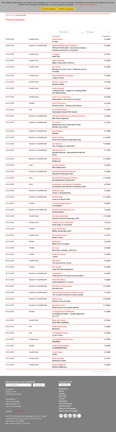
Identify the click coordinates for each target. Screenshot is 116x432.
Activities (62, 394)
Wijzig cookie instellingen (68, 411)
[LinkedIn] (70, 416)
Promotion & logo (65, 403)
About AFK (63, 396)
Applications (63, 389)
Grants (13, 15)
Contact (62, 399)
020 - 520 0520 (19, 411)
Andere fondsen (65, 406)
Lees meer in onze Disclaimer (86, 5)
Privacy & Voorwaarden (67, 408)
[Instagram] (65, 416)
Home (7, 15)
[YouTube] (74, 416)
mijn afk (64, 385)
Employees (63, 401)
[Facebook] (61, 416)
